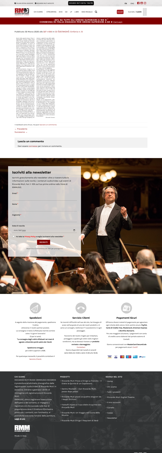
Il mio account (113, 402)
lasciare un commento (48, 125)
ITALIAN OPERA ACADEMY (24, 3)
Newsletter (112, 418)
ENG (132, 3)
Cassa (110, 413)
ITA (126, 3)
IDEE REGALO (87, 12)
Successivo (21, 132)
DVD (61, 12)
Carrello (110, 408)
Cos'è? (135, 347)
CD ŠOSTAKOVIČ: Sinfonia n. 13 (69, 31)
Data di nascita (18, 226)
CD (66, 12)
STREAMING (51, 12)
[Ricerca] (96, 12)
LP (71, 12)
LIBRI (77, 12)
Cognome (16, 215)
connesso (33, 146)
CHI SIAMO (38, 12)
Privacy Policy (30, 236)
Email (15, 193)
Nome (15, 204)
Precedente (21, 129)
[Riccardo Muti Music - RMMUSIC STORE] (22, 12)
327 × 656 (47, 31)
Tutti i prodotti (114, 392)
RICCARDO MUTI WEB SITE (45, 3)
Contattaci (81, 347)
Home (110, 381)
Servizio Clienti (35, 359)
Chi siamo (112, 387)
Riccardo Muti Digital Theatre (120, 397)
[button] (137, 12)
